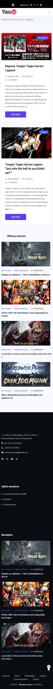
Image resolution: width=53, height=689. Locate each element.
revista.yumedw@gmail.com (16, 452)
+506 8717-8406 (11, 448)
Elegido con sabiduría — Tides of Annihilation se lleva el (25, 275)
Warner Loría (13, 76)
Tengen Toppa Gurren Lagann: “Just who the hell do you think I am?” (25, 168)
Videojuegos (29, 676)
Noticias (5, 676)
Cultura (36, 679)
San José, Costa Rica (12, 443)
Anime (17, 676)
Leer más (15, 114)
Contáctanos (9, 504)
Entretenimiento (21, 679)
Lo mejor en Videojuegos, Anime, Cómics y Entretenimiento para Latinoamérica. (19, 437)
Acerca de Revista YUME (14, 494)
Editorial (7, 499)
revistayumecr (13, 179)
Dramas (43, 676)
